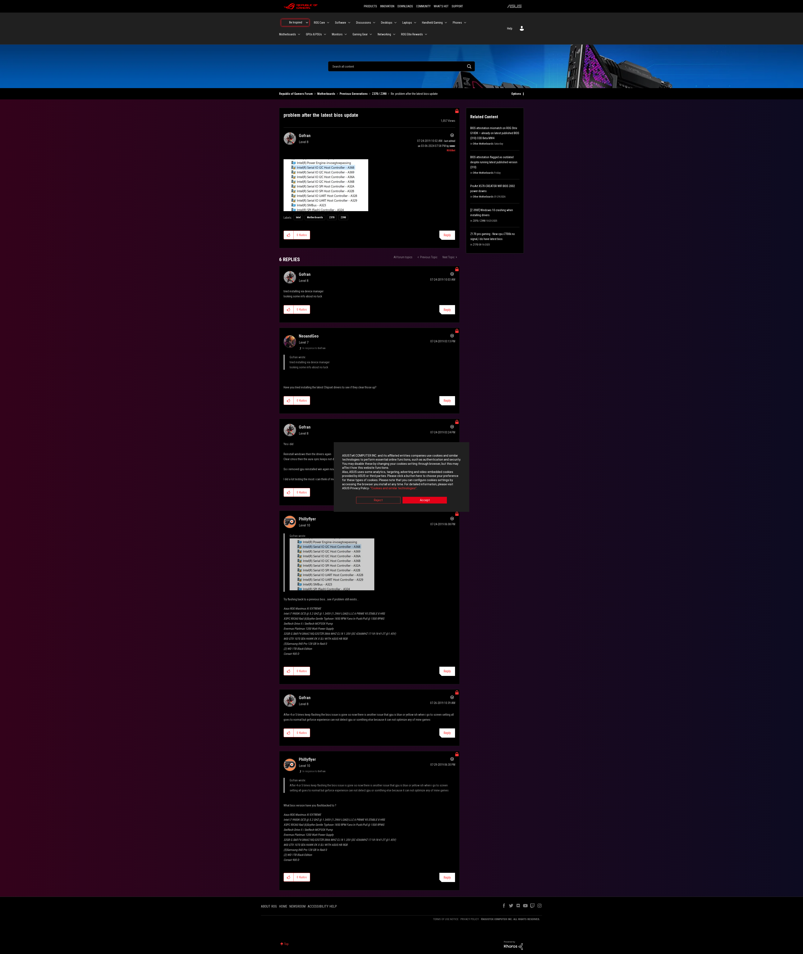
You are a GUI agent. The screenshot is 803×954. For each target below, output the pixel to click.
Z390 (343, 217)
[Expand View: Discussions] (374, 23)
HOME (283, 906)
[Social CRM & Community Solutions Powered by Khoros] (513, 945)
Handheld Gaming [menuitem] (432, 22)
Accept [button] (425, 500)
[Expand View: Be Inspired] (307, 22)
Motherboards (326, 93)
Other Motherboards (483, 143)
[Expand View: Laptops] (415, 23)
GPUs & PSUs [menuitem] (314, 34)
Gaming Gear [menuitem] (360, 34)
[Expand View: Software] (349, 23)
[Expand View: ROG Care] (328, 23)
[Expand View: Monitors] (346, 34)
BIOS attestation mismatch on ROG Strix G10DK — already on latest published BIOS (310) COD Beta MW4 (494, 133)
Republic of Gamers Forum (296, 93)
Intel (298, 217)
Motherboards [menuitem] (287, 34)
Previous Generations (354, 93)
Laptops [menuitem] (407, 22)
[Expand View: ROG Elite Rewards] (426, 34)
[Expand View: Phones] (465, 23)
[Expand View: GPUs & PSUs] (325, 34)
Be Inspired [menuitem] (295, 22)
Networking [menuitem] (384, 34)
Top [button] (286, 944)
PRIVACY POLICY (469, 919)
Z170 (475, 244)
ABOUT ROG (269, 906)
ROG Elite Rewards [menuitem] (412, 34)
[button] (289, 235)
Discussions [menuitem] (363, 22)
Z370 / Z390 (379, 93)
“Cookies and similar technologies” (393, 488)
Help (509, 28)
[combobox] (401, 66)
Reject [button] (378, 500)
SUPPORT (457, 6)
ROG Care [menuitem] (319, 22)
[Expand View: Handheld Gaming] (446, 23)
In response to (313, 348)
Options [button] (516, 93)
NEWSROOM (297, 906)
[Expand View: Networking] (394, 34)
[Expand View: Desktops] (395, 23)
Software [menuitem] (340, 22)
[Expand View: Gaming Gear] (371, 34)
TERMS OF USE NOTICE (445, 919)
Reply (447, 235)
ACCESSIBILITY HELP (322, 906)
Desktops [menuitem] (386, 22)
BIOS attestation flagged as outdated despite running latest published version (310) (493, 162)
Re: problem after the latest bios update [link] (414, 93)
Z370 (331, 217)
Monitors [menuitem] (337, 34)
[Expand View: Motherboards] (299, 34)
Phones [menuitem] (457, 22)
